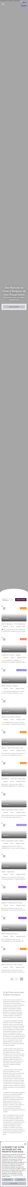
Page (12, 978)
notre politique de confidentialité (17, 1176)
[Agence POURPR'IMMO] (24, 4)
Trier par (4, 598)
